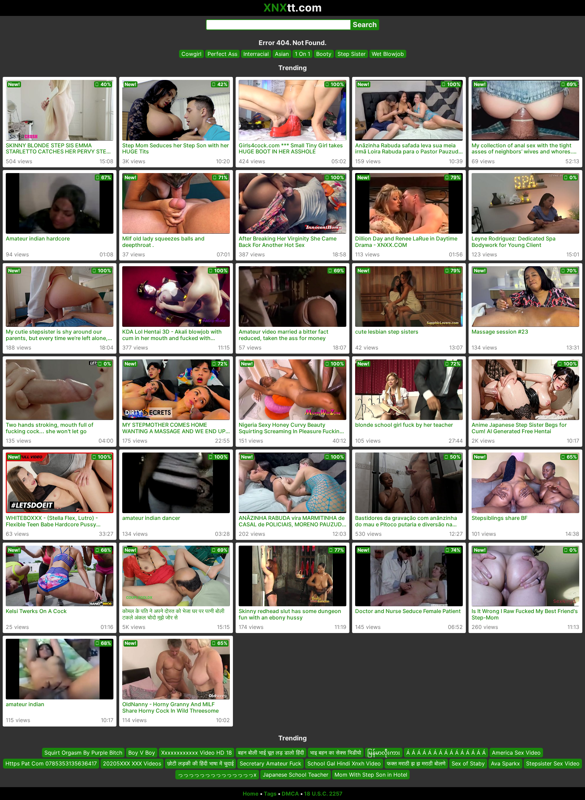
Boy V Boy (141, 752)
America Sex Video (516, 752)
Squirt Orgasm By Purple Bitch (83, 752)
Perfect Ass (222, 53)
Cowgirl (191, 53)
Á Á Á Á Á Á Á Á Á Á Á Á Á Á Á (446, 752)
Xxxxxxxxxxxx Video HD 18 (196, 752)
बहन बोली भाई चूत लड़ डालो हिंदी (271, 752)
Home (251, 794)
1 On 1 (302, 53)
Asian (282, 53)
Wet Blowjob (388, 53)
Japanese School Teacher (295, 774)
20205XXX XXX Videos (132, 763)
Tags (270, 794)
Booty (323, 53)
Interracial (256, 53)
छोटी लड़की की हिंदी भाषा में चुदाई (200, 763)
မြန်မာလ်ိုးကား (383, 752)
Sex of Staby (468, 763)
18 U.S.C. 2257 (323, 794)
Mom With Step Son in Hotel (370, 774)
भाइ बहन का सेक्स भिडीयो (335, 752)
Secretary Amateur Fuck (270, 763)
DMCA (290, 794)
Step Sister (352, 53)
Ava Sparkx (505, 763)
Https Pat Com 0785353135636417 (51, 763)
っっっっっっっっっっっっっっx (217, 774)
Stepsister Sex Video (553, 763)
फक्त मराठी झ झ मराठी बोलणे (416, 763)
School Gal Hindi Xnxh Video (344, 763)
